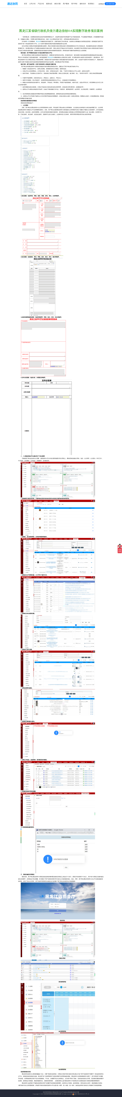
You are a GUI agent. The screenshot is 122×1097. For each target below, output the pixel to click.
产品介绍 (41, 3)
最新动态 (49, 3)
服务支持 (83, 3)
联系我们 (91, 3)
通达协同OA (13, 3)
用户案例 (66, 3)
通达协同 (38, 41)
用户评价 (74, 3)
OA (49, 39)
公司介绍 (32, 3)
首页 (25, 3)
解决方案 (58, 3)
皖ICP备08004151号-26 (81, 1094)
